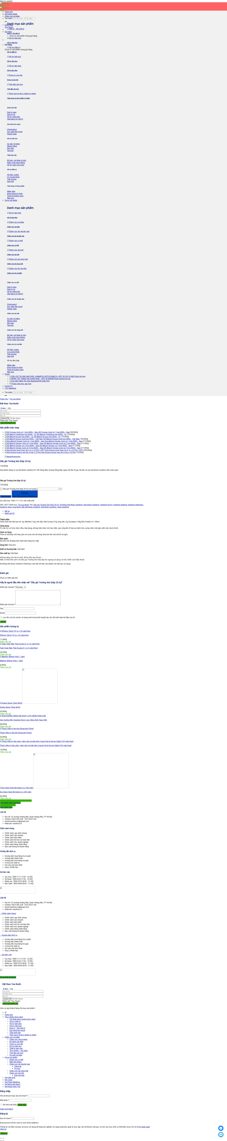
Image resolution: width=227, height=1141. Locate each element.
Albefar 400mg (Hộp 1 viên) (11, 661)
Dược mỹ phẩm (11, 200)
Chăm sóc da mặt (16, 1073)
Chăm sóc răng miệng (18, 1039)
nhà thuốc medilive (49, 507)
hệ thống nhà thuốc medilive (71, 505)
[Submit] (6, 21)
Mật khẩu (4, 1100)
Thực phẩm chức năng (14, 1017)
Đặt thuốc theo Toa (12, 1086)
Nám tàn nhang (15, 1062)
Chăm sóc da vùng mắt (18, 1071)
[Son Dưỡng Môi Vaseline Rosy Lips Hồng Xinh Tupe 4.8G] (23, 716)
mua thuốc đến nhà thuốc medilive (26, 507)
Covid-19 (8, 386)
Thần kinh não (15, 1033)
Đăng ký (4, 1133)
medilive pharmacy (135, 505)
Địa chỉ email (6, 1118)
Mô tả (7, 511)
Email (2, 613)
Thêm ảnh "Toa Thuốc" (9, 420)
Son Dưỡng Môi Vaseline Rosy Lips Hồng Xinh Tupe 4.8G (23, 720)
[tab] (76, 511)
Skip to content (6, 1)
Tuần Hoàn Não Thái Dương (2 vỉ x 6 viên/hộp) (19, 648)
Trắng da (17, 1066)
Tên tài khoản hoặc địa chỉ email (14, 1096)
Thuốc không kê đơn (62, 379)
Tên (1, 608)
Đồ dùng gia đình (16, 1042)
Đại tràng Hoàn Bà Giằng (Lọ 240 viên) (15, 792)
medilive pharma (120, 505)
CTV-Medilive (10, 388)
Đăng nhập (22, 1105)
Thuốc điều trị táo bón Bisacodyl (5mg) (16, 733)
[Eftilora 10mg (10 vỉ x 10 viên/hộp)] (15, 631)
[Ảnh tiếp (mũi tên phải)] (3, 1140)
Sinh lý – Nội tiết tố (17, 1028)
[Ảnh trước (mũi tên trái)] (1, 1140)
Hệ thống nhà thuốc (12, 1084)
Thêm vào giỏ (5, 496)
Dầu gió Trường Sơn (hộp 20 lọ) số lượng (19, 489)
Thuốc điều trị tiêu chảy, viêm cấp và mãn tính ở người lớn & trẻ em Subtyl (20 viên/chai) (36, 745)
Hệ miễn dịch (44, 381)
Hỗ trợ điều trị (15, 1021)
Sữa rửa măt (19, 1075)
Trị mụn (17, 1068)
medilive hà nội (106, 505)
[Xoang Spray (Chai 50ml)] (29, 703)
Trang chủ (9, 12)
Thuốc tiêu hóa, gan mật (21, 384)
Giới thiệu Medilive (12, 1082)
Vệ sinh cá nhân (15, 1055)
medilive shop (6, 507)
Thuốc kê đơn (79, 376)
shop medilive (63, 507)
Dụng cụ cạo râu (16, 1044)
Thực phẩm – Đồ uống (18, 1051)
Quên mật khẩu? (6, 1109)
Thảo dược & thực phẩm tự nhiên (22, 1035)
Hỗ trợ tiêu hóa (15, 1026)
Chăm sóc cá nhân (12, 16)
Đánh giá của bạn (7, 587)
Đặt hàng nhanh (11, 14)
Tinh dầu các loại (16, 1053)
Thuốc (7, 374)
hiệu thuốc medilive (91, 505)
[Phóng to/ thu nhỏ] (3, 1138)
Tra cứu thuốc (15, 399)
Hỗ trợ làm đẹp (15, 1024)
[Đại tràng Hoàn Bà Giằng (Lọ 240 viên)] (34, 788)
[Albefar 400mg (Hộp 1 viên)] (12, 657)
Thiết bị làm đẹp (16, 1048)
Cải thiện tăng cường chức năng (22, 1019)
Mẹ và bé (8, 1080)
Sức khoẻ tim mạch (17, 1030)
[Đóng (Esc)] (1, 1138)
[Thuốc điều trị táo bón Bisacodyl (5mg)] (17, 728)
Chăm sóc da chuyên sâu (19, 1064)
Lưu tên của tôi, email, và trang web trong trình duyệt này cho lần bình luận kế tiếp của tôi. (39, 617)
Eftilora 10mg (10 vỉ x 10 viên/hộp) (14, 635)
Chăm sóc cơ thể (16, 1060)
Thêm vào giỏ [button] (5, 642)
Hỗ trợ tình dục (15, 1046)
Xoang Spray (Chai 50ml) (10, 707)
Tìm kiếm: (9, 18)
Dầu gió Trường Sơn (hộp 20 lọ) (46, 505)
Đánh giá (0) (10, 513)
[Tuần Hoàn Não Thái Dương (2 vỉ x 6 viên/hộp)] (20, 644)
